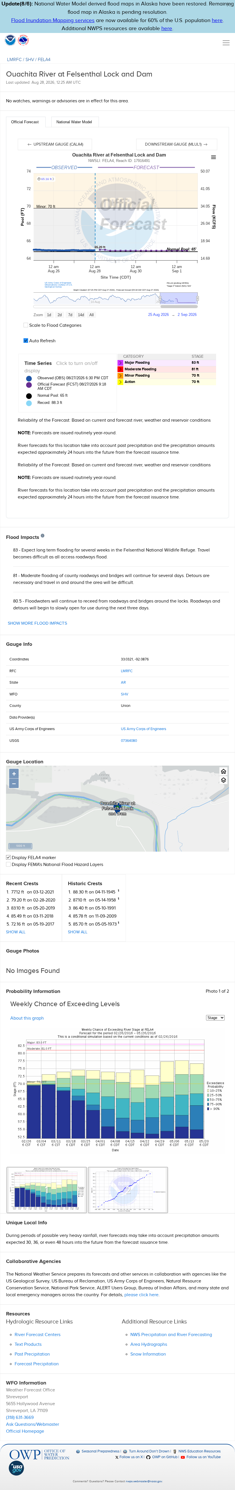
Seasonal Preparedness (100, 1451)
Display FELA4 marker (33, 858)
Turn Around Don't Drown (148, 1451)
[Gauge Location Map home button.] (223, 771)
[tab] (26, 122)
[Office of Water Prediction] (39, 1454)
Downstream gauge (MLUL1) (174, 144)
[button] (229, 5)
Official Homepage (25, 1431)
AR (123, 682)
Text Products (28, 1344)
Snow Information (148, 1354)
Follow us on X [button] (131, 1457)
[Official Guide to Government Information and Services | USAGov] (39, 1468)
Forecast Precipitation (37, 1364)
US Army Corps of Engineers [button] (58, 283)
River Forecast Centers (37, 1335)
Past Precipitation (32, 1354)
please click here (141, 1295)
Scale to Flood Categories (54, 325)
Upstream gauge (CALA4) (57, 144)
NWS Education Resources (199, 1451)
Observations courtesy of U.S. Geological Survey (59, 286)
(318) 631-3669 (20, 1417)
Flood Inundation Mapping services (53, 20)
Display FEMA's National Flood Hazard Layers (57, 864)
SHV (30, 59)
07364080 (129, 740)
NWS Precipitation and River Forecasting (171, 1335)
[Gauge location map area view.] (223, 780)
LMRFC (14, 59)
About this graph (27, 1018)
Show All (16, 932)
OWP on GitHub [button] (164, 1457)
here (217, 20)
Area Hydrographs (148, 1344)
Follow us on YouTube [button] (203, 1457)
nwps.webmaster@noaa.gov (144, 1481)
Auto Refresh (42, 341)
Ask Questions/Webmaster (32, 1424)
